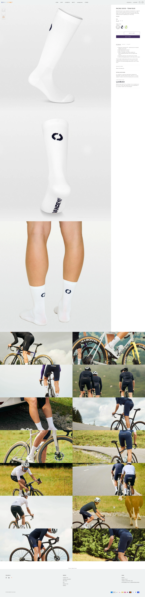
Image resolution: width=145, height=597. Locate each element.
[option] (3, 10)
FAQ (63, 582)
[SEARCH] (139, 2)
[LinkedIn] (9, 577)
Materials (123, 44)
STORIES (86, 2)
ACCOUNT (135, 2)
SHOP (61, 2)
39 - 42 (117, 20)
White (118, 27)
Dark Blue (122, 27)
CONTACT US (65, 577)
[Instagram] (6, 577)
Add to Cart (132, 33)
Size (117, 19)
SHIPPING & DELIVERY (67, 579)
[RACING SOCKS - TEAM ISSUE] (3, 10)
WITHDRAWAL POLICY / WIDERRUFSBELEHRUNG (130, 582)
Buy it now (128, 36)
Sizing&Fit (128, 44)
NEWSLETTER (65, 583)
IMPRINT (123, 577)
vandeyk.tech (80, 2)
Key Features (118, 44)
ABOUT (73, 2)
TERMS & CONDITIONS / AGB (127, 580)
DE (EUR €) (129, 2)
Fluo (126, 27)
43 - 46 (121, 20)
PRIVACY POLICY (125, 579)
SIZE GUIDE (65, 580)
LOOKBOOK (67, 2)
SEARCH (64, 585)
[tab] (119, 44)
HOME (57, 2)
